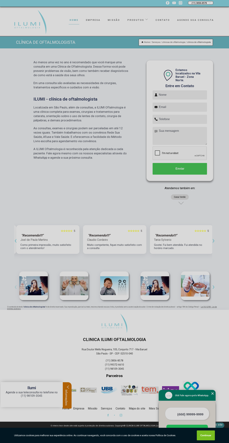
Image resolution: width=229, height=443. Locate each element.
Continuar (205, 435)
